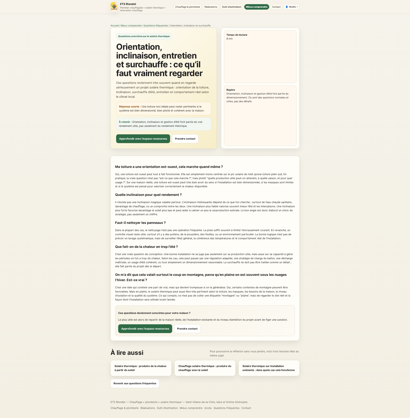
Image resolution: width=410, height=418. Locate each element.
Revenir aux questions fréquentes (135, 383)
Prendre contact (185, 138)
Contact (276, 6)
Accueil (115, 25)
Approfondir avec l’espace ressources (143, 138)
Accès (292, 7)
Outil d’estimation (231, 6)
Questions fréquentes (156, 25)
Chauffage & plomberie (187, 6)
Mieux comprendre (256, 6)
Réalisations (211, 6)
